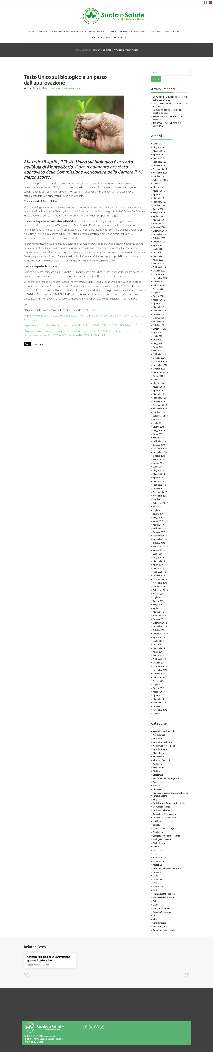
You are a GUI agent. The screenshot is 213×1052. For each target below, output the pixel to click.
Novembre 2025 (160, 173)
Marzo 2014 (158, 655)
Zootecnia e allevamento (164, 930)
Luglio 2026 (158, 144)
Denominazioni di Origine (164, 828)
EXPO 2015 (158, 850)
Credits (39, 1042)
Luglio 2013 (158, 684)
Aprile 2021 (158, 347)
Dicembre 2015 (160, 579)
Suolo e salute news (172, 31)
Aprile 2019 (158, 434)
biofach (156, 786)
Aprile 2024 (158, 216)
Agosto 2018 (159, 463)
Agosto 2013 (159, 681)
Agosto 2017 (159, 507)
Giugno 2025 (158, 187)
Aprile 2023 (158, 260)
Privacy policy (30, 1042)
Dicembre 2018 (160, 448)
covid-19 (157, 821)
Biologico (157, 789)
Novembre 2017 (160, 496)
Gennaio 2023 (159, 271)
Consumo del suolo (161, 810)
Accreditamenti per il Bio (164, 731)
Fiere (155, 854)
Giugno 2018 (158, 470)
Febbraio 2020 (159, 398)
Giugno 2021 (158, 340)
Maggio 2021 (159, 343)
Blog (155, 799)
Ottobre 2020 (159, 369)
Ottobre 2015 (159, 586)
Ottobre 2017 (159, 499)
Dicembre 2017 (160, 492)
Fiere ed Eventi (159, 857)
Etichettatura (159, 843)
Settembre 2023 (160, 242)
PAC (155, 883)
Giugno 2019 (158, 427)
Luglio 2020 (158, 379)
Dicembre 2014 (160, 623)
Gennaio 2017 (159, 532)
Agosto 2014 (159, 637)
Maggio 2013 (159, 692)
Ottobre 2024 (159, 205)
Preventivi (155, 31)
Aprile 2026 (158, 154)
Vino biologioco (160, 926)
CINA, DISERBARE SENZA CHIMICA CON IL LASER (170, 105)
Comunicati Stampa (161, 807)
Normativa (157, 872)
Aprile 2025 (158, 194)
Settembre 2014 (160, 634)
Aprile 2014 (158, 652)
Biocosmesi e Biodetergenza (166, 778)
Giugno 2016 (158, 557)
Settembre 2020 (160, 372)
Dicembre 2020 (160, 361)
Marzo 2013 (158, 699)
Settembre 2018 (160, 459)
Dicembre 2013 (160, 666)
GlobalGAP (112, 31)
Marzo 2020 (158, 394)
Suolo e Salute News (64, 88)
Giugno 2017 (158, 514)
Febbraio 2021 (159, 354)
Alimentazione (159, 753)
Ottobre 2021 (159, 325)
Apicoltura (157, 764)
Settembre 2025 (160, 180)
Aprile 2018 (158, 477)
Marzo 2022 (158, 307)
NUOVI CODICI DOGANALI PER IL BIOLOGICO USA (167, 111)
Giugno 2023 (158, 252)
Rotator (156, 901)
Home (31, 31)
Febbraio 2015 (159, 615)
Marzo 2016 (158, 568)
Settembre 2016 (160, 546)
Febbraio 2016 (159, 572)
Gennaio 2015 (159, 619)
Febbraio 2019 (159, 441)
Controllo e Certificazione (164, 814)
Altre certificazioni (161, 760)
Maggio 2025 (159, 191)
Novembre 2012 (160, 710)
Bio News (157, 771)
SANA (155, 905)
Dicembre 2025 (160, 169)
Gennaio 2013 (159, 706)
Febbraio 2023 (159, 267)
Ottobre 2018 (159, 456)
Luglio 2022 (158, 292)
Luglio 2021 (158, 336)
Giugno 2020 (158, 383)
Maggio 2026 (159, 151)
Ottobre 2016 (159, 543)
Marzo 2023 (158, 263)
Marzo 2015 (158, 612)
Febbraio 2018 (159, 485)
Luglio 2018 (158, 467)
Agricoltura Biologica (162, 742)
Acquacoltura (159, 735)
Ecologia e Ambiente (162, 839)
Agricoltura (86, 50)
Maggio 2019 (159, 430)
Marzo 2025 (158, 198)
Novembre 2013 (160, 670)
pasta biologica (159, 886)
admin (39, 965)
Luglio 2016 (158, 554)
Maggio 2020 (159, 387)
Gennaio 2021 (159, 358)
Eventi (156, 847)
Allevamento (158, 757)
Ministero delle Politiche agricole (168, 868)
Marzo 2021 (158, 350)
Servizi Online (95, 31)
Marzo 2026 (158, 158)
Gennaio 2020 (159, 401)
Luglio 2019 (158, 423)
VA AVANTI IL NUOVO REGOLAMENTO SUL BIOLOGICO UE (170, 98)
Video (155, 919)
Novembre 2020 (160, 365)
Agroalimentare (160, 749)
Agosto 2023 (159, 245)
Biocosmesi (158, 775)
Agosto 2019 (159, 419)
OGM (155, 876)
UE (154, 916)
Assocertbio (158, 767)
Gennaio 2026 (159, 165)
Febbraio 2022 (159, 311)
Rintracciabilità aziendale (164, 894)
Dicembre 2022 (160, 274)
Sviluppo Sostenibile (162, 912)
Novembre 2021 (160, 321)
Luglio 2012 (158, 713)
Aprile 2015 (158, 608)
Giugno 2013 (158, 688)
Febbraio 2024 (159, 223)
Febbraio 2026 (159, 162)
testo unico (38, 344)
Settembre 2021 (160, 329)
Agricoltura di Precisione (164, 746)
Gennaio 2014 (159, 663)
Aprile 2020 (158, 390)
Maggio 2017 (159, 517)
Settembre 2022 (160, 285)
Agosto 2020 (159, 376)
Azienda (41, 31)
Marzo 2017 (158, 525)
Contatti (91, 37)
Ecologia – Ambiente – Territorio (167, 836)
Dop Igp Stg (158, 832)
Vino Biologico (159, 923)
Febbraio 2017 (159, 528)
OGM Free (157, 879)
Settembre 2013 (160, 677)
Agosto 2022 (159, 289)
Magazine (157, 865)
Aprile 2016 (158, 565)
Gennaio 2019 (159, 445)
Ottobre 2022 (159, 281)
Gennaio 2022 (159, 314)
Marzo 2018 (158, 481)
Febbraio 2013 (159, 703)
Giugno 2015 (158, 601)
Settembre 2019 (160, 416)
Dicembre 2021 (160, 318)
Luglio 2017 (158, 510)
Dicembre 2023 (160, 231)
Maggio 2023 (159, 256)
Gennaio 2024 (159, 227)
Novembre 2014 (160, 626)
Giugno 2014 (158, 644)
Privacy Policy (104, 37)
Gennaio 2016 (159, 575)
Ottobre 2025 (159, 176)
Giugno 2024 (158, 209)
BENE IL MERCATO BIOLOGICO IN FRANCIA (168, 118)
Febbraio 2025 (159, 202)
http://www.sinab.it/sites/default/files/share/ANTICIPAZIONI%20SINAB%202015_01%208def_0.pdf (80, 325)
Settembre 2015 (160, 590)
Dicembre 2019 (160, 405)
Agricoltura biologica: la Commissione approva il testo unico (48, 958)
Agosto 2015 (159, 594)
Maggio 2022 (159, 300)
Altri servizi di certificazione (132, 31)
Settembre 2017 (160, 503)
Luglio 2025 (158, 183)
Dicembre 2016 (160, 536)
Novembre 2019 (160, 409)
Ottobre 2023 (159, 238)
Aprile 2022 (158, 303)
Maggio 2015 (159, 605)
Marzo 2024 (158, 220)
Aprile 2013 (158, 695)
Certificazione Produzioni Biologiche (66, 31)
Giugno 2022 (158, 296)
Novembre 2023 (160, 234)
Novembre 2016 (160, 539)
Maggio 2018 (159, 474)
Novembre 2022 (160, 278)
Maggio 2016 (159, 561)
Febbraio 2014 (159, 659)
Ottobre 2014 (159, 630)
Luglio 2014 (158, 641)
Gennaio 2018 (159, 488)
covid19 (156, 825)
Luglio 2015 (158, 597)
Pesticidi (157, 890)
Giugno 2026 (158, 147)
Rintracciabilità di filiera (163, 897)
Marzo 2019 (158, 438)
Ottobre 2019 (159, 412)
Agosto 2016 (159, 550)
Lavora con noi (119, 37)
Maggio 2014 (159, 648)
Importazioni (158, 861)
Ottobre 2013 (159, 673)
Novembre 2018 (160, 452)
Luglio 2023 (158, 249)
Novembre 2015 (160, 583)
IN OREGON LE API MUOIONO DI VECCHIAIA (167, 124)
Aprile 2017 (158, 521)
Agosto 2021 (159, 332)
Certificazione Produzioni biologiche (169, 803)
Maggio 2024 (159, 213)
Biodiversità (158, 782)
